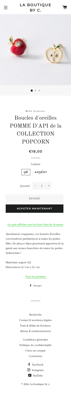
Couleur (35, 164)
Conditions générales (35, 339)
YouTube (37, 375)
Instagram (37, 370)
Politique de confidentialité (35, 345)
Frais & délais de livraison (35, 325)
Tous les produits (36, 276)
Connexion (35, 356)
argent (41, 172)
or (26, 172)
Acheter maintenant (34, 208)
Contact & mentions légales (35, 320)
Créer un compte (35, 350)
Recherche (35, 314)
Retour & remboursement (35, 331)
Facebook (37, 364)
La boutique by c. (35, 7)
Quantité (25, 186)
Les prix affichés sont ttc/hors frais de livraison (35, 224)
